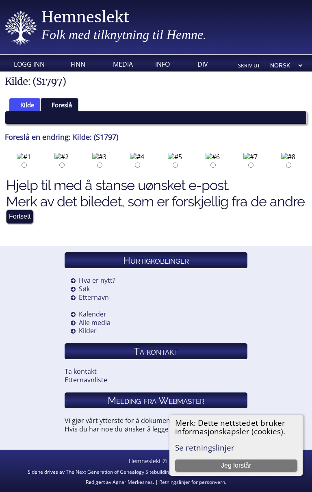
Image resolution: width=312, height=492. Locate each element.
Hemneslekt (85, 17)
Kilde (27, 105)
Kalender (92, 314)
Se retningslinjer (204, 447)
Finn (78, 64)
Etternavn (94, 297)
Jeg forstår (236, 465)
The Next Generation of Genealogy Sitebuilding (119, 471)
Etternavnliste (86, 379)
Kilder (88, 330)
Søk (84, 288)
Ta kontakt (81, 371)
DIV (202, 64)
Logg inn (29, 64)
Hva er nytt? (97, 280)
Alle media (94, 322)
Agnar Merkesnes (133, 482)
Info (162, 64)
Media (123, 64)
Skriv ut (249, 65)
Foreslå (62, 105)
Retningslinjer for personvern (192, 482)
